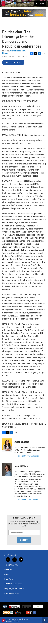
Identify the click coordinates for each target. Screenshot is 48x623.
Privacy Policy (14, 565)
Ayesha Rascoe (15, 51)
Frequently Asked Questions (14, 589)
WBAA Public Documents (13, 584)
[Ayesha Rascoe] (7, 445)
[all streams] (45, 620)
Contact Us (8, 569)
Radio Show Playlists (11, 593)
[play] (3, 620)
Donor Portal (8, 579)
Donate (41, 3)
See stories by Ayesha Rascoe (27, 456)
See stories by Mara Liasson (26, 499)
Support (7, 574)
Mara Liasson (21, 466)
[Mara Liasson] (7, 469)
